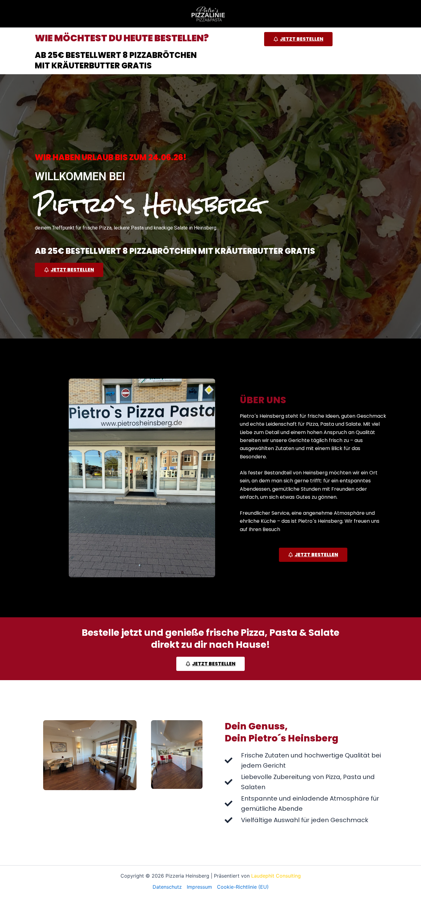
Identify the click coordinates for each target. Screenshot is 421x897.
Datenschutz (167, 887)
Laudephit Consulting (276, 876)
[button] (298, 39)
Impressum (199, 887)
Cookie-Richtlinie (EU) (243, 887)
